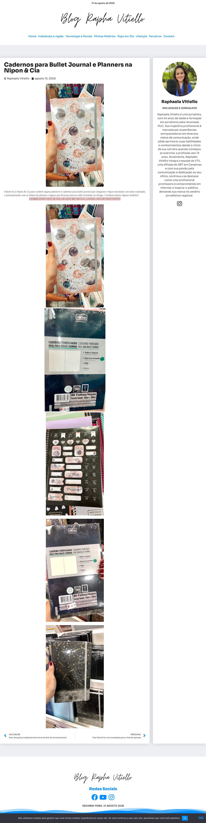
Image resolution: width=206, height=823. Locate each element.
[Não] (201, 818)
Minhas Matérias (105, 36)
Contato (169, 36)
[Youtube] (103, 797)
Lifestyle (141, 36)
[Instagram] (179, 203)
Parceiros (155, 36)
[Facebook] (94, 797)
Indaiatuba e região (51, 36)
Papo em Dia (125, 36)
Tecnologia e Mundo (79, 36)
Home (32, 36)
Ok (184, 818)
